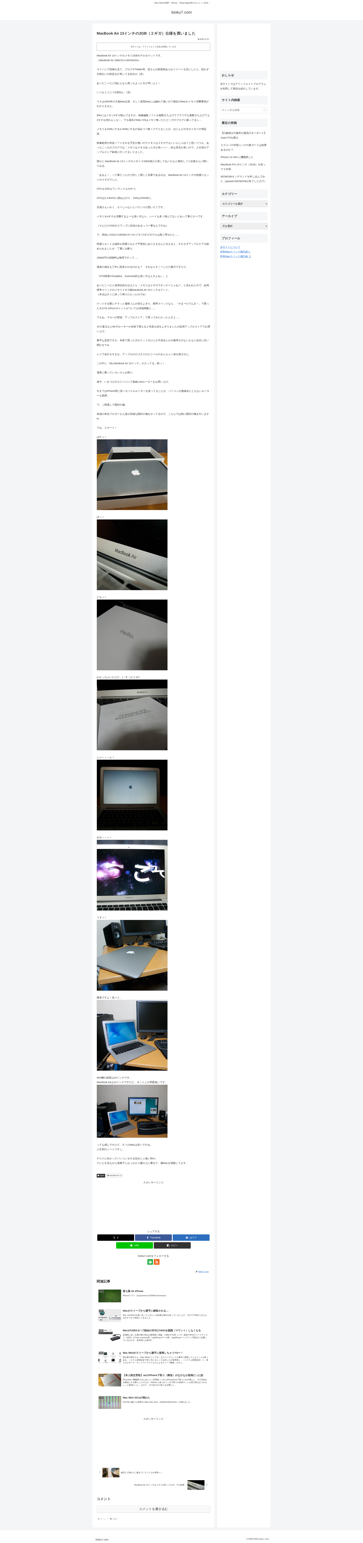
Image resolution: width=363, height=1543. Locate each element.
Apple (102, 1176)
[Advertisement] (153, 1204)
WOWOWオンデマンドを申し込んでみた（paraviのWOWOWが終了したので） (244, 179)
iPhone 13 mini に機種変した (237, 157)
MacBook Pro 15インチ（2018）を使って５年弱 (243, 167)
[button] (172, 1245)
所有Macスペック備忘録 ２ (235, 256)
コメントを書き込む (153, 1509)
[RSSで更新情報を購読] (157, 1262)
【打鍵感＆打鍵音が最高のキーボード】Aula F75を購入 (244, 135)
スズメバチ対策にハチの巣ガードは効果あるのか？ (244, 147)
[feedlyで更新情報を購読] (150, 1262)
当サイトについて (230, 247)
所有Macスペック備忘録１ (235, 251)
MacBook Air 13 (116, 1176)
